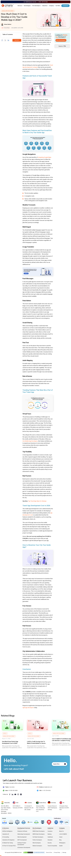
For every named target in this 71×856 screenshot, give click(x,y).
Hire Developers (36, 5)
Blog (60, 840)
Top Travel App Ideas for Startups (37, 501)
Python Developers (37, 840)
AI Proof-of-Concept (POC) (9, 845)
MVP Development (22, 840)
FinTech (5, 733)
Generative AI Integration (8, 840)
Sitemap (64, 852)
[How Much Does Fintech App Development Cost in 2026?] (12, 725)
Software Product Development (21, 843)
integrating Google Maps (44, 157)
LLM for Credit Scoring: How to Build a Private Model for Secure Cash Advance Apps (36, 743)
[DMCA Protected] (28, 852)
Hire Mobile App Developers (30, 441)
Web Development (21, 837)
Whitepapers (62, 842)
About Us (61, 831)
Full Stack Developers (38, 837)
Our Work (58, 5)
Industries (44, 5)
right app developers (28, 707)
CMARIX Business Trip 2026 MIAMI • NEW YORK (35, 1)
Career (60, 837)
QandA (60, 845)
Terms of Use (49, 852)
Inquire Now (56, 764)
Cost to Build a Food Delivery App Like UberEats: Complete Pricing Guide (61, 740)
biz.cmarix (12, 787)
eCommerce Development (23, 847)
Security (50, 842)
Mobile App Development (8, 10)
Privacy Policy (57, 852)
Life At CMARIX (63, 834)
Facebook (2, 40)
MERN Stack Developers (39, 834)
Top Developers (17, 822)
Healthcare (50, 837)
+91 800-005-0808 (12, 790)
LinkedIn (8, 40)
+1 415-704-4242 (46, 790)
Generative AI (5, 834)
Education (50, 840)
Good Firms (4, 822)
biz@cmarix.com (48, 787)
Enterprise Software (22, 831)
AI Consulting (5, 837)
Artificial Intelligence (7, 831)
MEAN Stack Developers (39, 831)
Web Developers (37, 842)
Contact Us (65, 5)
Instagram (18, 794)
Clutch (11, 822)
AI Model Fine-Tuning (7, 842)
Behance (21, 794)
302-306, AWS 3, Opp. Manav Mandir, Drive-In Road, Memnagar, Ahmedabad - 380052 (6, 809)
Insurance (50, 831)
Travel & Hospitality (52, 845)
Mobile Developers (37, 845)
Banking (49, 834)
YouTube (15, 794)
